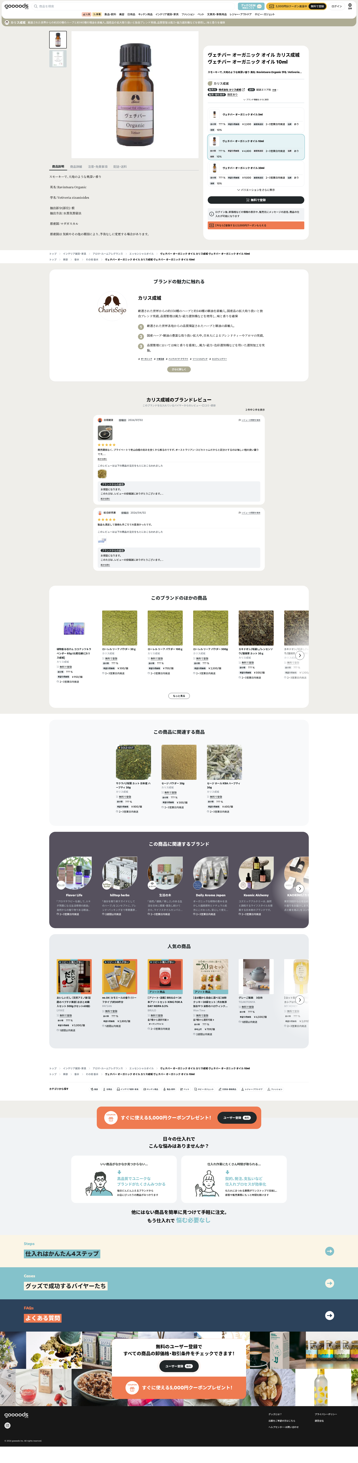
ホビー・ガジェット (265, 14)
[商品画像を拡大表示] (135, 94)
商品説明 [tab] (58, 166)
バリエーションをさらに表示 (258, 190)
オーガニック (146, 359)
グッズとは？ (275, 1414)
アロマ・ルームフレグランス (108, 253)
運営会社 (319, 1420)
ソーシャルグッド (200, 359)
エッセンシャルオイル (141, 253)
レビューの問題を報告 (251, 420)
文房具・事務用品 (217, 14)
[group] (237, 1118)
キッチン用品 (145, 14)
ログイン (337, 6)
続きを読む (102, 459)
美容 (121, 14)
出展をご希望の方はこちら (281, 1420)
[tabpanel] (124, 205)
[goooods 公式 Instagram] (7, 1426)
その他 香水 (92, 259)
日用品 (131, 14)
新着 (98, 14)
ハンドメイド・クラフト (178, 359)
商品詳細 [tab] (76, 167)
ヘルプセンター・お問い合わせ (283, 1427)
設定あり (232, 94)
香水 (76, 259)
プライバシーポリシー (326, 1414)
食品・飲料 (110, 14)
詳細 (274, 90)
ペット (200, 14)
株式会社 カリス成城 (230, 89)
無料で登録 (66, 666)
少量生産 (160, 359)
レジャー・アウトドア (241, 14)
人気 (88, 14)
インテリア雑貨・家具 (167, 14)
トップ (52, 253)
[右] (299, 655)
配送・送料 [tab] (120, 167)
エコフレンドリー (219, 359)
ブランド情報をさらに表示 (257, 99)
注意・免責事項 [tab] (97, 167)
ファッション (188, 14)
